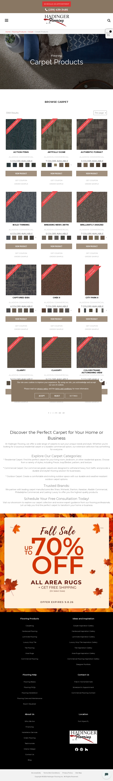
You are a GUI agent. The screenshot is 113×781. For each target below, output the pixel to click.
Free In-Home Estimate (83, 682)
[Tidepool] (21, 134)
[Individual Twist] (92, 165)
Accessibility (36, 773)
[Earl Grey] (27, 165)
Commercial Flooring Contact (83, 693)
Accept (42, 395)
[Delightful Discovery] (56, 134)
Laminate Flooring (29, 637)
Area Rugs (29, 653)
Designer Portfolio (83, 664)
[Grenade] (14, 237)
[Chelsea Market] (56, 280)
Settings (73, 395)
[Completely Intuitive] (90, 237)
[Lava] (20, 237)
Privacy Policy (67, 773)
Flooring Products (19, 32)
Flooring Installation (30, 693)
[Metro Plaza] (61, 310)
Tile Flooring (29, 648)
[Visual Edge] (92, 134)
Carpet (30, 32)
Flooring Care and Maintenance (29, 698)
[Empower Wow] (96, 237)
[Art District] (55, 310)
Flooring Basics (30, 682)
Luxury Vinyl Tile (29, 642)
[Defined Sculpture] (85, 165)
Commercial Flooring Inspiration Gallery (83, 659)
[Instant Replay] (56, 237)
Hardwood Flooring (29, 631)
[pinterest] (82, 749)
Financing (30, 727)
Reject (57, 395)
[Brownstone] (21, 165)
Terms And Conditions (51, 773)
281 (63, 413)
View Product (21, 173)
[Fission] (25, 237)
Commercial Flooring (29, 659)
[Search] (109, 20)
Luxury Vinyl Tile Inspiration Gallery (83, 642)
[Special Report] (50, 237)
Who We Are (30, 721)
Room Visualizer (29, 704)
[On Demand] (62, 237)
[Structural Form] (104, 165)
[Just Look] (102, 383)
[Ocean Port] (15, 165)
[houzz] (86, 749)
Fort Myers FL (83, 721)
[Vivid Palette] (67, 165)
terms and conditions (63, 389)
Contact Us (29, 754)
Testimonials (30, 743)
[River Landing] (49, 310)
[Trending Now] (56, 207)
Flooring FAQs (29, 687)
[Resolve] (21, 352)
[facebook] (77, 749)
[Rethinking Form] (98, 165)
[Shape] (21, 207)
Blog (30, 760)
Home (8, 32)
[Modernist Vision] (55, 165)
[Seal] (31, 237)
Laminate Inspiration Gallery (83, 637)
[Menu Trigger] (6, 20)
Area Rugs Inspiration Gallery (83, 653)
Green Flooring (30, 738)
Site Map (78, 773)
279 (56, 413)
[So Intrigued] (92, 207)
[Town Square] (67, 310)
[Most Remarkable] (49, 165)
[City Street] (33, 165)
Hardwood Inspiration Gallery (83, 631)
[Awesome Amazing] (61, 165)
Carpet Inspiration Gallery (83, 626)
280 (60, 413)
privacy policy (42, 389)
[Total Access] (69, 237)
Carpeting (30, 626)
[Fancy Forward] (92, 352)
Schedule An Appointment (83, 687)
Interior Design (30, 749)
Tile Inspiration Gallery (83, 648)
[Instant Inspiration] (102, 237)
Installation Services (29, 732)
